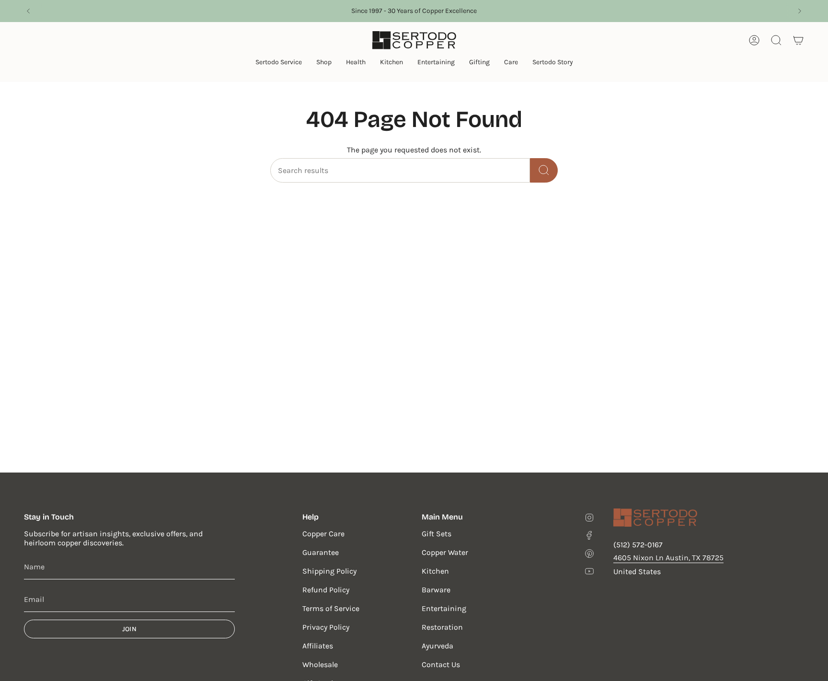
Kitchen (435, 571)
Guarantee (320, 552)
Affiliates (317, 645)
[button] (278, 63)
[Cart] (798, 40)
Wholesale (320, 664)
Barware (436, 589)
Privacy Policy (325, 627)
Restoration (442, 627)
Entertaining (444, 608)
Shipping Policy (329, 571)
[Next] (799, 11)
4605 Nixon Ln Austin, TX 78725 (668, 557)
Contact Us (441, 664)
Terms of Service (330, 608)
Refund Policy (325, 589)
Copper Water (445, 552)
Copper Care (323, 533)
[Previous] (28, 11)
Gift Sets (436, 533)
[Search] (544, 170)
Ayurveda (437, 645)
